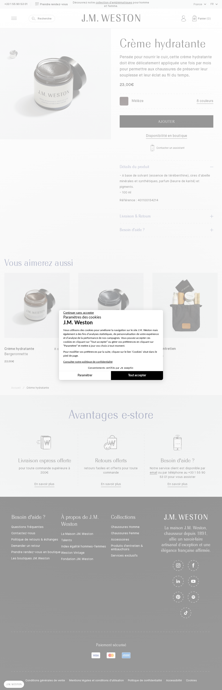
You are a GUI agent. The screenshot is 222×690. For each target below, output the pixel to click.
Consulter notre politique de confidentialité (88, 361)
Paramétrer (85, 375)
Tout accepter (137, 375)
